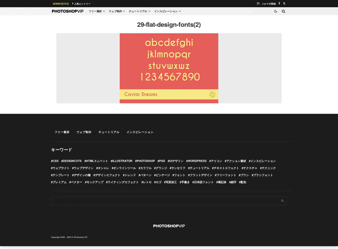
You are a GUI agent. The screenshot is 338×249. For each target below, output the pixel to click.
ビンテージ (163, 175)
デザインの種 (82, 175)
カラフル (146, 168)
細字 (233, 182)
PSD (162, 161)
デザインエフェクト (107, 175)
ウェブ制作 (115, 11)
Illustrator (122, 161)
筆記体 (222, 182)
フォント (179, 175)
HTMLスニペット (97, 161)
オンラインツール (124, 168)
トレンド (130, 175)
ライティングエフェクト (123, 182)
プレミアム (60, 182)
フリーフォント (226, 175)
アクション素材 (236, 161)
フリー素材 (95, 11)
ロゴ (158, 182)
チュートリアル (138, 11)
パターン (146, 175)
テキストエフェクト (226, 168)
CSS (56, 161)
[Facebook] (279, 3)
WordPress (197, 161)
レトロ (147, 182)
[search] (282, 200)
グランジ (161, 168)
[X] (284, 3)
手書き (185, 182)
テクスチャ (250, 168)
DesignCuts (72, 161)
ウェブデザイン (83, 168)
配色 (243, 182)
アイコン (216, 161)
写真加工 (171, 182)
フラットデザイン (201, 175)
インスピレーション (166, 11)
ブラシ (244, 175)
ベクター (76, 182)
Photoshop (146, 161)
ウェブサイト (61, 168)
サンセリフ (178, 168)
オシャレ (103, 168)
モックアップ (95, 182)
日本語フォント (204, 182)
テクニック (269, 168)
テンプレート (61, 175)
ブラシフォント (263, 175)
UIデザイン (176, 161)
